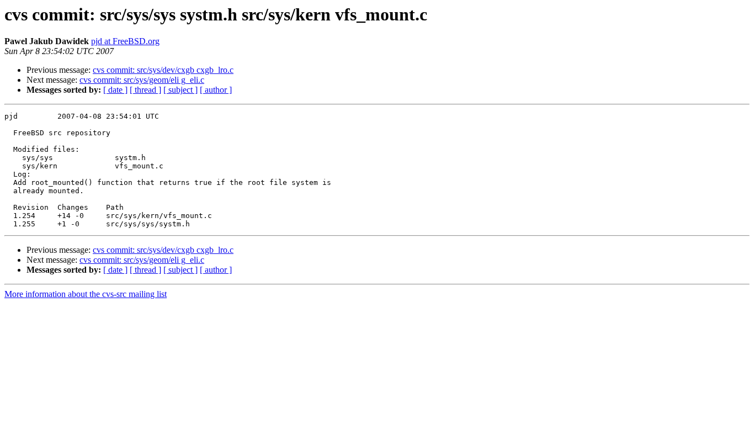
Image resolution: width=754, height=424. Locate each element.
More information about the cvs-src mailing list (85, 294)
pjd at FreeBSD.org (125, 41)
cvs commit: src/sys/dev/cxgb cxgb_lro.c (163, 70)
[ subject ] (180, 89)
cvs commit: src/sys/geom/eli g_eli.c (141, 79)
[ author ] (216, 89)
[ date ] (115, 89)
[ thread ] (145, 89)
